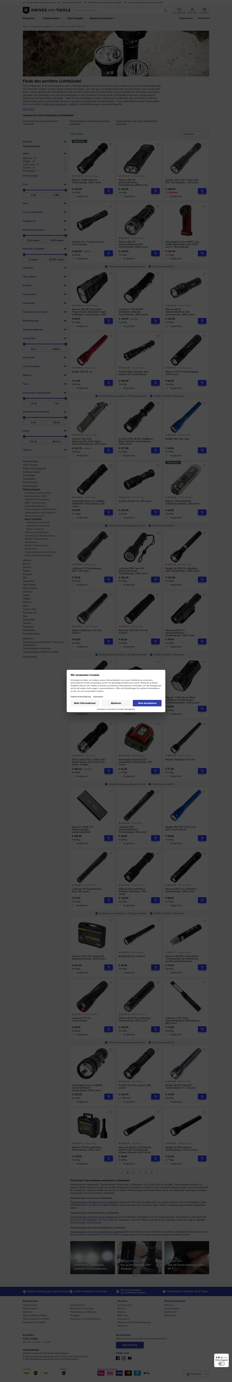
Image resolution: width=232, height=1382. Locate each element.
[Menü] (227, 1355)
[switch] (221, 1364)
